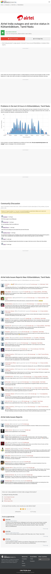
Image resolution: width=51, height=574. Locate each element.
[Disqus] (25, 230)
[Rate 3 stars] (25, 509)
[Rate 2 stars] (23, 509)
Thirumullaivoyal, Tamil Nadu (37, 349)
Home (2, 4)
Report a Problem (13, 38)
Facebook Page (7, 499)
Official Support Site (8, 501)
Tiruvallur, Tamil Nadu (39, 337)
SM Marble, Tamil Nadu (40, 318)
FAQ (23, 561)
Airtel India (13, 4)
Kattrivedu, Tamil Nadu (42, 303)
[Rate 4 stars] (28, 509)
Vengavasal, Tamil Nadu (38, 331)
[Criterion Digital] (25, 570)
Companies (7, 4)
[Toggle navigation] (49, 2)
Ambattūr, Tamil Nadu (37, 401)
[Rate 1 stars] (21, 509)
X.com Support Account (9, 497)
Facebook (32, 561)
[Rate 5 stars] (30, 509)
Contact (23, 565)
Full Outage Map (39, 38)
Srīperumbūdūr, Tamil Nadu (40, 291)
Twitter (31, 558)
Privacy (23, 563)
